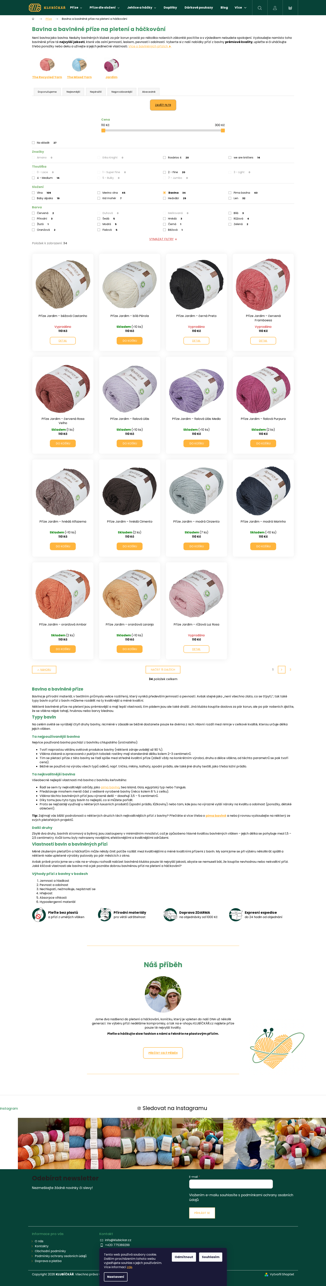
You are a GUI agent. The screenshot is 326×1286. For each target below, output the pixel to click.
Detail (63, 341)
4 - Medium (48, 178)
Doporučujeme (47, 92)
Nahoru (45, 670)
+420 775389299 (117, 1245)
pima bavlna (110, 787)
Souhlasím (210, 1257)
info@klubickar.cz (118, 1240)
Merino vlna (114, 193)
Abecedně (148, 92)
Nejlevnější (73, 92)
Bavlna (177, 193)
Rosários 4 (178, 157)
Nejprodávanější (122, 92)
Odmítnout (184, 1257)
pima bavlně (216, 815)
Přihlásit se (202, 1213)
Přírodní (45, 218)
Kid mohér (112, 198)
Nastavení (115, 1277)
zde (129, 1267)
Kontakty (42, 1246)
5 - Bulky (111, 178)
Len (239, 198)
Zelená (241, 224)
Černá (174, 224)
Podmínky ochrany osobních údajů (61, 1256)
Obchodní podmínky (50, 1251)
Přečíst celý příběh (163, 1053)
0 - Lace (45, 172)
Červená (45, 213)
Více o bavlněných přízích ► (150, 46)
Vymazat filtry (161, 239)
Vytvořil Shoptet (282, 1274)
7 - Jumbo (178, 178)
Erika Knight (113, 157)
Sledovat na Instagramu (175, 1108)
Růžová (241, 218)
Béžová (175, 230)
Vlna (44, 193)
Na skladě (47, 143)
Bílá (239, 213)
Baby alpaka (48, 198)
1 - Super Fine (114, 172)
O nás (39, 1241)
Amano (44, 157)
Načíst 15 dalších (163, 670)
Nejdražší (96, 92)
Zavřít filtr (163, 105)
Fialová (110, 230)
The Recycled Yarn (47, 77)
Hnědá (175, 218)
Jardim (111, 77)
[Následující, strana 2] (281, 669)
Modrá (110, 224)
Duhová (111, 213)
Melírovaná (178, 213)
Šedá (109, 218)
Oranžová (46, 230)
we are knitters (247, 157)
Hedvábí (177, 198)
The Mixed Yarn (79, 77)
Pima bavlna (245, 193)
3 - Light (242, 172)
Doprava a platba (48, 1261)
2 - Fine (176, 172)
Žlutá (43, 224)
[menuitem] (76, 7)
